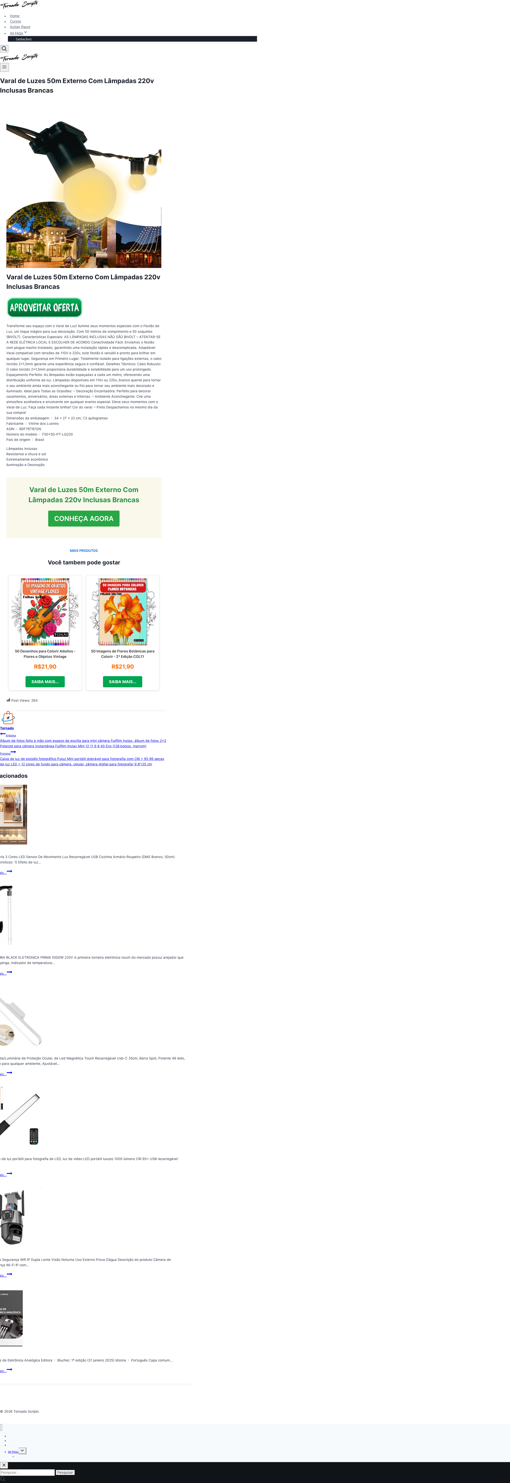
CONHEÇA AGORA (84, 518)
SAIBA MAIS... (45, 681)
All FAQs (13, 1452)
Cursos (15, 22)
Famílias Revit (23, 38)
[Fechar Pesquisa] (4, 1465)
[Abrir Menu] (4, 67)
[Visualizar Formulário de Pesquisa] (4, 48)
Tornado (7, 728)
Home (15, 16)
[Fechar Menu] (1, 1427)
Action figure (20, 27)
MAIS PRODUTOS (84, 551)
